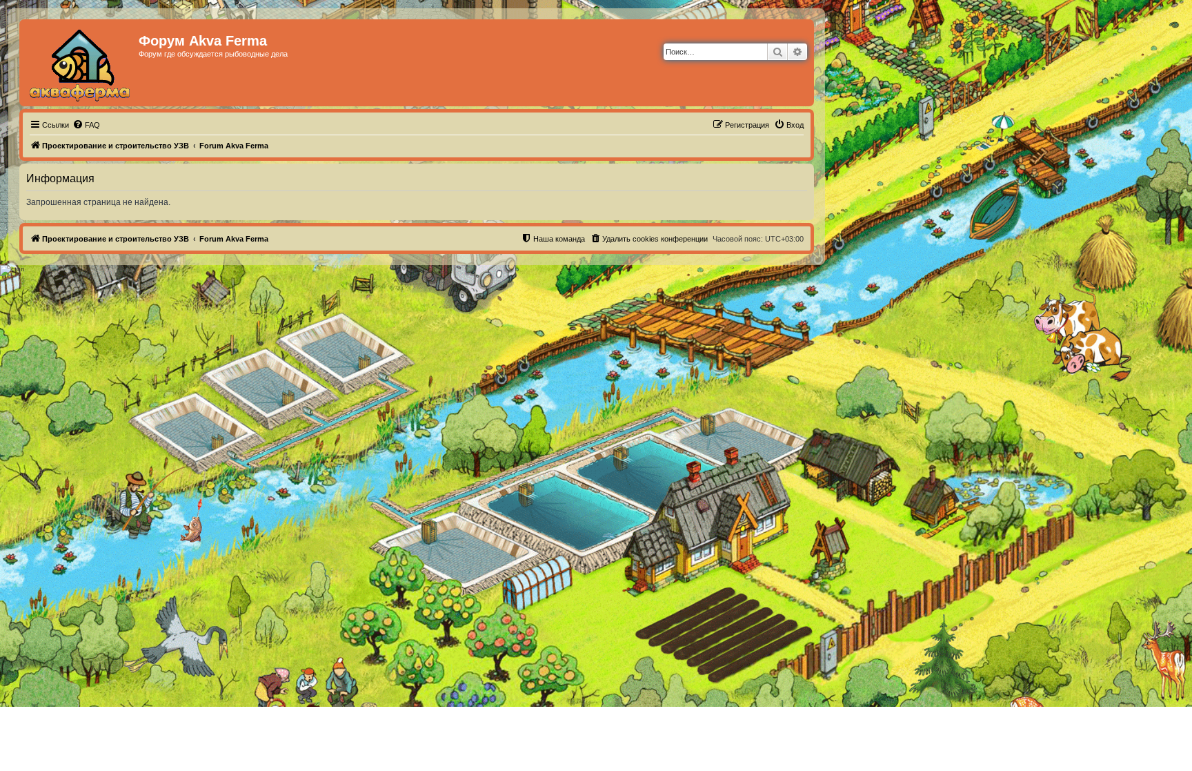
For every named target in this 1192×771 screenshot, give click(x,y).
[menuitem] (86, 125)
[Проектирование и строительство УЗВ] (81, 63)
